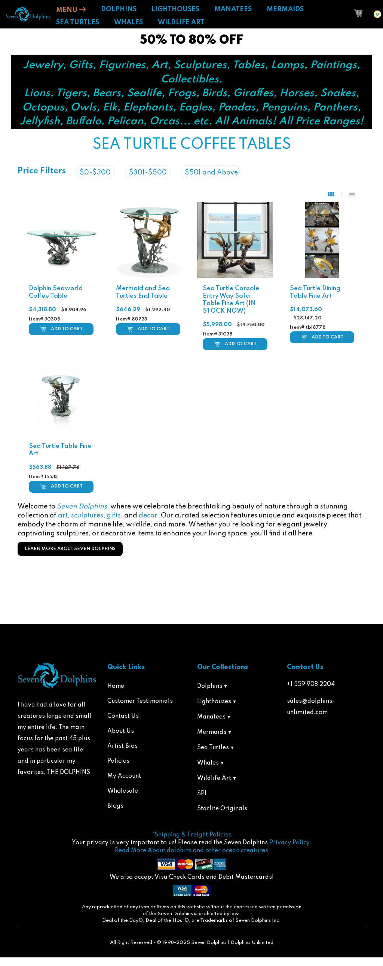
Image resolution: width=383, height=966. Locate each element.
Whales (208, 763)
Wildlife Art (214, 778)
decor (148, 515)
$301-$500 (148, 172)
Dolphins (209, 686)
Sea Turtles (213, 748)
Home (115, 686)
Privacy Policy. (290, 843)
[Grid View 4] (335, 194)
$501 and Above (211, 172)
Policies (118, 761)
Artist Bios (122, 746)
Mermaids (211, 732)
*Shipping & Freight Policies (192, 835)
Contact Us (123, 716)
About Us (120, 731)
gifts (114, 515)
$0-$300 (95, 172)
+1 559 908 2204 (311, 684)
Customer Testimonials (140, 701)
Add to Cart (67, 329)
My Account (124, 776)
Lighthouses (214, 702)
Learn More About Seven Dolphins (70, 549)
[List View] (352, 194)
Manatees (211, 717)
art (63, 515)
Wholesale (122, 791)
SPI (201, 794)
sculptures (87, 515)
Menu (67, 10)
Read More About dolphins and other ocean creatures (191, 851)
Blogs (115, 806)
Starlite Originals (222, 809)
